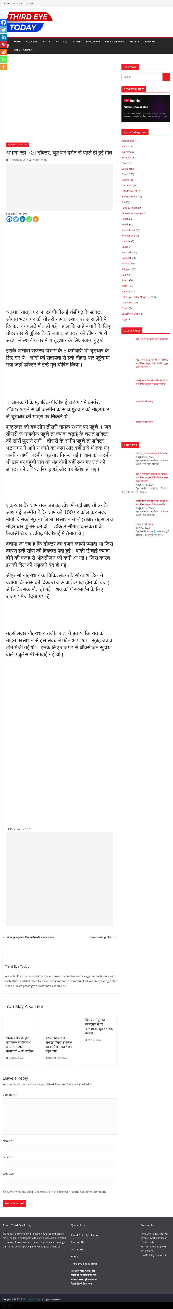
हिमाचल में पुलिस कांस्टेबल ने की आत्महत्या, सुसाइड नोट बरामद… (99, 1026)
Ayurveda (126, 152)
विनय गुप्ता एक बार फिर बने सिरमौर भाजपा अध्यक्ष (30, 937)
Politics (125, 263)
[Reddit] (3, 52)
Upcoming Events (131, 313)
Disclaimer (77, 1249)
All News (31, 41)
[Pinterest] (3, 44)
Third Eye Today (39, 159)
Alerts (124, 146)
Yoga (124, 319)
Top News (127, 302)
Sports (134, 41)
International (115, 41)
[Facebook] (9, 219)
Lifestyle (126, 241)
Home (17, 41)
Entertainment (24, 49)
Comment (10, 1094)
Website (8, 1173)
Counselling (127, 168)
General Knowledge (132, 213)
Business (150, 41)
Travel (124, 308)
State (46, 41)
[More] (36, 219)
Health (125, 218)
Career (125, 163)
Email (7, 1157)
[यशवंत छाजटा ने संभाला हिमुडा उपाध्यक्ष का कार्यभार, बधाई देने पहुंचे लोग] (59, 1017)
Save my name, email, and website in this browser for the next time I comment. (56, 1192)
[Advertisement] (59, 187)
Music (124, 246)
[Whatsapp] (29, 219)
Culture (125, 179)
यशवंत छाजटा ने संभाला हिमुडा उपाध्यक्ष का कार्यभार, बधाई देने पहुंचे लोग (59, 1044)
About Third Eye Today (84, 1235)
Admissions (127, 140)
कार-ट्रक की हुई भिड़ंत (101, 937)
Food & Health (129, 207)
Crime (77, 41)
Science (125, 274)
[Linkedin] (23, 219)
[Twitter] (16, 219)
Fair (123, 202)
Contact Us (77, 1242)
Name (8, 1141)
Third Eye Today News (17, 145)
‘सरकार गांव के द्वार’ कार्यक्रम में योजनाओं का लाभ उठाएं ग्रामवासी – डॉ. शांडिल (19, 1044)
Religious (126, 269)
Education (93, 41)
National (62, 41)
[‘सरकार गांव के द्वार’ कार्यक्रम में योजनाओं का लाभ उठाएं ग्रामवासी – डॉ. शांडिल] (20, 1017)
